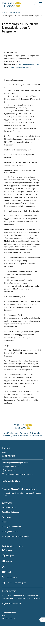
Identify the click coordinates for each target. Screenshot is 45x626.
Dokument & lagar (14, 12)
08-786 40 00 (10, 456)
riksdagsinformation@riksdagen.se (19, 474)
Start (3, 12)
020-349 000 (10, 470)
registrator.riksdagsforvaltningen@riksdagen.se (23, 494)
